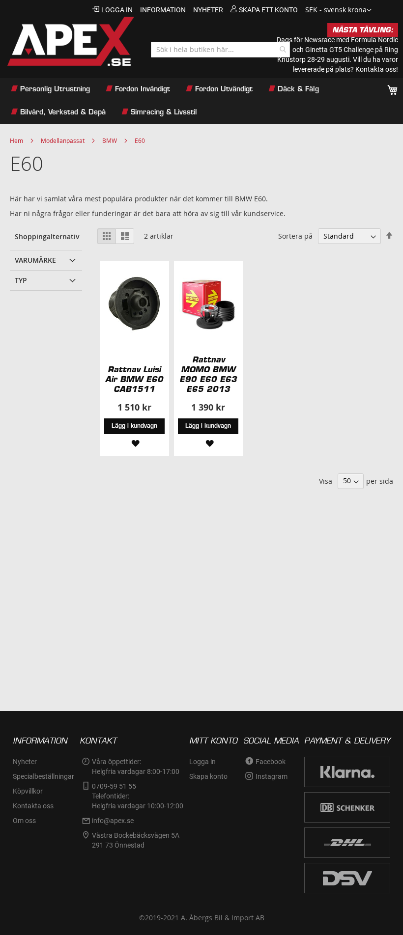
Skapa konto (208, 776)
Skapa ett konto (268, 10)
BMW (109, 140)
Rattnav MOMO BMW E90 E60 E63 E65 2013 (208, 374)
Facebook (271, 762)
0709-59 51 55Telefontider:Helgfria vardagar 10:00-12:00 (137, 796)
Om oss (24, 821)
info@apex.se (113, 821)
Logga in (117, 10)
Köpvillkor (28, 791)
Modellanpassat (63, 140)
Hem (16, 140)
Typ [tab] (21, 280)
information (163, 10)
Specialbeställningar (43, 776)
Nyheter (25, 762)
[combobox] (220, 49)
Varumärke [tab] (35, 260)
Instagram (272, 776)
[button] (338, 10)
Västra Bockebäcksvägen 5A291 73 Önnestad (135, 840)
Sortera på (295, 236)
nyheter (208, 10)
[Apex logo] (70, 41)
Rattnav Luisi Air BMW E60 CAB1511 (134, 379)
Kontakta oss (33, 806)
